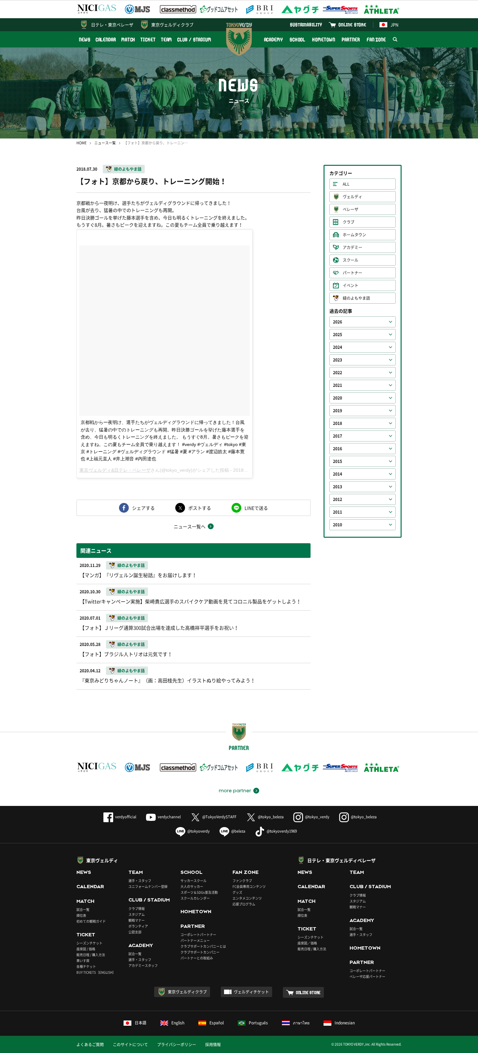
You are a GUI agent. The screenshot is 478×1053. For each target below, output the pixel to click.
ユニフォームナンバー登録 (147, 886)
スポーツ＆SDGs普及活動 (199, 892)
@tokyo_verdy (317, 817)
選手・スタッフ (139, 880)
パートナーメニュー (195, 940)
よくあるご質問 (90, 1044)
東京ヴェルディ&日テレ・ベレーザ (115, 470)
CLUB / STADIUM (194, 39)
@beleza (238, 831)
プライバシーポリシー (176, 1044)
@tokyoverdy (198, 831)
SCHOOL (297, 39)
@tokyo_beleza (271, 817)
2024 (337, 347)
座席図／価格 (307, 943)
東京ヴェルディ (102, 860)
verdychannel (169, 817)
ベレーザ (350, 209)
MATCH (128, 39)
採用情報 (213, 1044)
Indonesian (345, 1023)
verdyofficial (125, 817)
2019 (337, 411)
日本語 (140, 1023)
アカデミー (352, 247)
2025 (337, 334)
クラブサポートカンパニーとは (203, 946)
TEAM (166, 39)
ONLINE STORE (352, 24)
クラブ (348, 222)
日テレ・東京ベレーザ (112, 24)
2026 (337, 322)
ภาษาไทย (301, 1023)
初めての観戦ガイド (91, 921)
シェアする (143, 508)
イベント (350, 285)
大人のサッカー (191, 886)
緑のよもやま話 (127, 169)
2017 (337, 436)
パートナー (352, 273)
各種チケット (86, 966)
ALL (346, 184)
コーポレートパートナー (198, 934)
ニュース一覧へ (190, 526)
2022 (337, 372)
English (177, 1023)
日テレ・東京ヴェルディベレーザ (341, 860)
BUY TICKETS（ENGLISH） (96, 972)
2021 (337, 385)
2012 (337, 499)
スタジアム (136, 914)
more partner (235, 790)
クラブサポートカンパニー (199, 952)
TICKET (147, 39)
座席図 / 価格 (85, 948)
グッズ (237, 892)
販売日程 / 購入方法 (90, 954)
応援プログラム (243, 904)
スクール (350, 260)
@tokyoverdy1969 (282, 831)
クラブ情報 (136, 908)
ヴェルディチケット (251, 992)
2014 (337, 474)
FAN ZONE (376, 39)
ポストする (199, 508)
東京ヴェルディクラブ (172, 24)
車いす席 (82, 960)
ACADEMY (273, 39)
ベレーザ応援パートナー (367, 976)
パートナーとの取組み (196, 957)
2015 (337, 461)
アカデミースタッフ (143, 965)
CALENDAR (106, 39)
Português (258, 1023)
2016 (337, 449)
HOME (81, 143)
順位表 (81, 915)
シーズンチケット (89, 943)
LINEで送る (256, 508)
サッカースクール (193, 880)
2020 (337, 398)
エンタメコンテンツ (247, 898)
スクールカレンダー (195, 898)
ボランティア (138, 926)
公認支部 (134, 931)
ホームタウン (354, 235)
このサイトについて (130, 1044)
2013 (337, 487)
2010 (337, 525)
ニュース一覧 (105, 143)
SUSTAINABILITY (306, 24)
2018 (337, 423)
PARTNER (351, 39)
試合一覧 (82, 909)
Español (216, 1023)
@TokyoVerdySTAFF (219, 817)
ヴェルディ (352, 197)
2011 (337, 512)
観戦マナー (136, 920)
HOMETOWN (323, 39)
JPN (394, 24)
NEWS (84, 39)
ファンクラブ (242, 880)
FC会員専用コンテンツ (249, 886)
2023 (337, 360)
